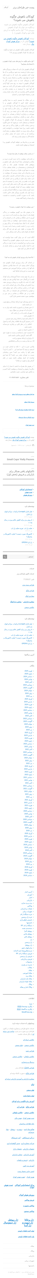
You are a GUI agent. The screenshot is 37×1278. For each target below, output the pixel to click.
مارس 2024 (28, 702)
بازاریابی (29, 900)
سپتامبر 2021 (27, 786)
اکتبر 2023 (28, 716)
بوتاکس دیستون (29, 1211)
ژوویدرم (19, 1129)
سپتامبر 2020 (27, 819)
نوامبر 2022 (28, 746)
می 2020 (29, 830)
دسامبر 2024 (27, 676)
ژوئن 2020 (28, 828)
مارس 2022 (28, 769)
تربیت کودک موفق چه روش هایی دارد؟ (24, 409)
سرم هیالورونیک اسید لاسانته (23, 951)
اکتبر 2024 (28, 682)
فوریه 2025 (28, 671)
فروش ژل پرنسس (26, 956)
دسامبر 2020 (27, 811)
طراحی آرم (20, 1107)
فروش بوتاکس (29, 1200)
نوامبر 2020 (28, 814)
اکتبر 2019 (28, 850)
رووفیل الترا (28, 931)
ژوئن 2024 (28, 693)
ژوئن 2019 (28, 861)
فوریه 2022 (28, 772)
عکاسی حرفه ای (28, 1040)
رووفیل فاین (28, 937)
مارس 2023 (28, 735)
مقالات (30, 967)
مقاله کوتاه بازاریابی (25, 981)
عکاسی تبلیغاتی (29, 1056)
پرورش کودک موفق (29, 402)
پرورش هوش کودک (26, 1195)
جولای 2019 (28, 858)
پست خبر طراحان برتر (23, 7)
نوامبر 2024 (28, 679)
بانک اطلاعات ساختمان (26, 1124)
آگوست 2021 (27, 788)
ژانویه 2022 (28, 774)
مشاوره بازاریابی (28, 602)
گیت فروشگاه (16, 1138)
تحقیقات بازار (17, 1149)
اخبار (30, 897)
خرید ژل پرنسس (26, 917)
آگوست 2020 (27, 822)
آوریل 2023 (28, 732)
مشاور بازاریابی (17, 1154)
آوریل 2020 (28, 833)
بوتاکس (29, 906)
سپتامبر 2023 (27, 718)
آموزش (29, 895)
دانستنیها (13, 445)
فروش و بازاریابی (26, 959)
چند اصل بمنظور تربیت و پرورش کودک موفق (23, 394)
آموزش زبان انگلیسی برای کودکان (23, 1101)
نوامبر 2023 (28, 713)
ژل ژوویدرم (27, 1222)
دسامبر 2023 (27, 710)
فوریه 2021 (28, 805)
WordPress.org (27, 1012)
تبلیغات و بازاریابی (26, 909)
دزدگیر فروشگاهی (28, 1138)
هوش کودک (30, 1177)
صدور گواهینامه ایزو (13, 1143)
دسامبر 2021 (27, 777)
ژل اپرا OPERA (27, 542)
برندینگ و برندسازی (28, 1062)
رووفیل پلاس (28, 934)
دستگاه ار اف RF (26, 925)
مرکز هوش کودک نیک (19, 440)
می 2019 (29, 864)
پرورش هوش (27, 495)
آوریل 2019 (28, 867)
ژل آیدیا (27, 1225)
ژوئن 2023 (28, 727)
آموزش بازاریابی (28, 1154)
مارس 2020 (28, 836)
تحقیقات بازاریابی (28, 1149)
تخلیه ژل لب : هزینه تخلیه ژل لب (21, 528)
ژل (31, 939)
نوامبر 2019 (28, 847)
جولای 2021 (28, 791)
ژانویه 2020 (28, 842)
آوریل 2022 (28, 766)
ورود (30, 1003)
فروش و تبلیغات (22, 1160)
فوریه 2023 (28, 738)
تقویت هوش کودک (19, 1177)
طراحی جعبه (30, 1051)
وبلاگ (30, 984)
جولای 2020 (28, 825)
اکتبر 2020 (28, 816)
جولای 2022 (28, 758)
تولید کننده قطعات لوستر (26, 1231)
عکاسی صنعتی (29, 607)
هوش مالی (18, 1118)
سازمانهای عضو (27, 948)
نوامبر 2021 (28, 780)
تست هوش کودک (30, 425)
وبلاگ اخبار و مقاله (26, 987)
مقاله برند (29, 976)
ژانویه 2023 (28, 741)
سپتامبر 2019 (27, 853)
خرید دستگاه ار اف (26, 914)
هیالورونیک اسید (29, 1129)
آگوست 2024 (27, 688)
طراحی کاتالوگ (29, 1068)
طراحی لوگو (30, 590)
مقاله (30, 970)
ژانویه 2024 (28, 707)
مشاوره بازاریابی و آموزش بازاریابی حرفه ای (19, 1079)
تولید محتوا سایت (28, 1096)
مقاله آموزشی (27, 973)
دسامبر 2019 (27, 844)
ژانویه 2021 (28, 808)
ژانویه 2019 (28, 872)
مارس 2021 (28, 802)
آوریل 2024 (28, 699)
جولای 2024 (28, 690)
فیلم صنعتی (19, 1045)
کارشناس (28, 445)
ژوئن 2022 (28, 760)
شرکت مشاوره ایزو (27, 1143)
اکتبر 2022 (28, 749)
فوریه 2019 (28, 870)
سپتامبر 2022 (27, 752)
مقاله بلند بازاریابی (26, 979)
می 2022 (29, 763)
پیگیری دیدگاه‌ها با (24, 1009)
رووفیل (12, 1129)
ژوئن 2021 (28, 794)
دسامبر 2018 (27, 875)
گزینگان (6, 7)
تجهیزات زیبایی (27, 911)
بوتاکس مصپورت (28, 1206)
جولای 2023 (28, 724)
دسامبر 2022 (27, 744)
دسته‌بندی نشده (27, 928)
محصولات (29, 962)
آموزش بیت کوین (28, 1166)
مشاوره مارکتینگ (16, 602)
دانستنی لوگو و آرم (26, 920)
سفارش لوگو (30, 596)
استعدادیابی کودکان (26, 489)
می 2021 (29, 797)
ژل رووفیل (28, 945)
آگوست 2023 (27, 721)
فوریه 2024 (28, 704)
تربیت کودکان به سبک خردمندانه (26, 417)
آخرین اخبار (28, 892)
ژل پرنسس (28, 942)
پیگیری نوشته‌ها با (25, 1006)
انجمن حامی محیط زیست (25, 1171)
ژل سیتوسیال (9, 1222)
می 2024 (29, 696)
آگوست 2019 (27, 856)
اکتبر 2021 (28, 783)
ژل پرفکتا (29, 1219)
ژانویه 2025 (28, 674)
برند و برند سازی (26, 903)
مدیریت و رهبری (26, 965)
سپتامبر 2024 (27, 685)
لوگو (32, 1084)
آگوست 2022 (27, 755)
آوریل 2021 (28, 800)
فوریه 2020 (28, 839)
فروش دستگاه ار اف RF (24, 953)
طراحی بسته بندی (28, 585)
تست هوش (28, 492)
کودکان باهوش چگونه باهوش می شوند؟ (17, 437)
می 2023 (29, 730)
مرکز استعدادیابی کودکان (24, 1185)
